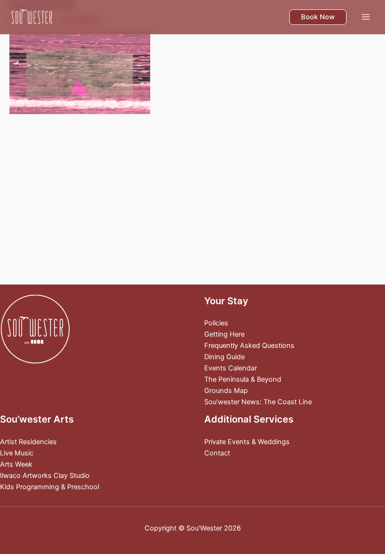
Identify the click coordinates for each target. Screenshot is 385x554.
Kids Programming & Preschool (49, 487)
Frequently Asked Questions (249, 345)
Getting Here (224, 334)
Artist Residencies (28, 442)
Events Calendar (230, 368)
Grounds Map (226, 390)
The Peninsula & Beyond (242, 379)
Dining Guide (224, 357)
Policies (216, 323)
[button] (317, 17)
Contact (217, 453)
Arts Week (16, 464)
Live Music (16, 453)
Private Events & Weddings (247, 442)
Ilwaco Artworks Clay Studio (45, 475)
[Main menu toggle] (366, 17)
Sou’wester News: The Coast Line (258, 402)
